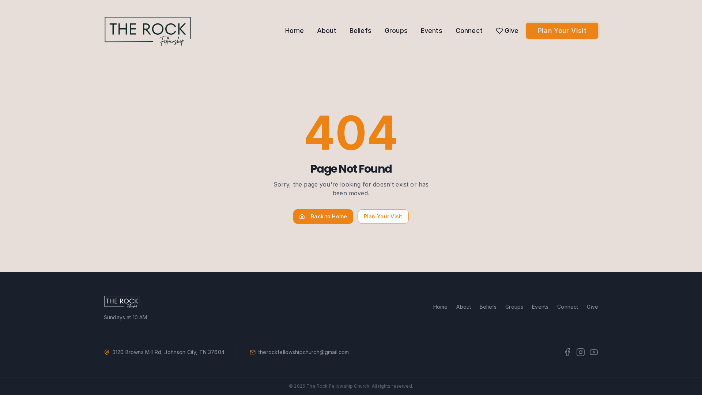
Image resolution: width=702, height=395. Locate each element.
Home (294, 30)
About (326, 30)
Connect (469, 30)
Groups (396, 30)
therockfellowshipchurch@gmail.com (303, 352)
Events (431, 30)
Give (512, 30)
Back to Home (329, 216)
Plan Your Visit (562, 30)
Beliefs (360, 30)
